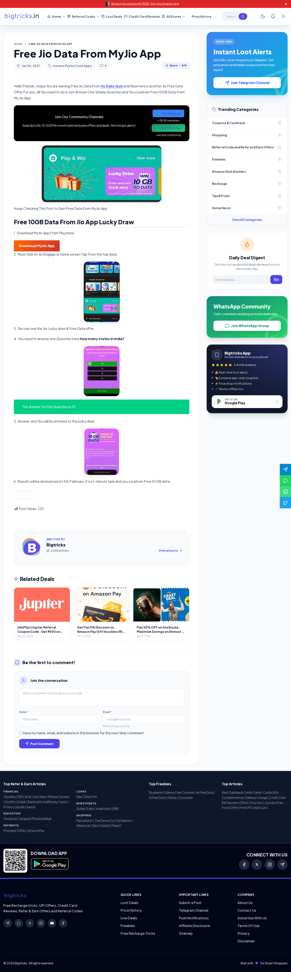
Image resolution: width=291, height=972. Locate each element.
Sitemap (186, 933)
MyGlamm (124, 820)
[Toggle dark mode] (263, 16)
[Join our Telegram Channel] (285, 469)
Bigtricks (56, 544)
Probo (8, 807)
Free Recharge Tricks (138, 933)
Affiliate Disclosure (194, 925)
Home (18, 44)
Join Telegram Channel (250, 82)
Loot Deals (129, 902)
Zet (35, 796)
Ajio (95, 825)
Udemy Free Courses (179, 792)
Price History (131, 910)
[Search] (243, 16)
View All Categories (247, 220)
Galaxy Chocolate (180, 797)
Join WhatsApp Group (250, 325)
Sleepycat (83, 825)
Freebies (128, 925)
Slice (87, 796)
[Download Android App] (285, 491)
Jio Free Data (204, 792)
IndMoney (51, 802)
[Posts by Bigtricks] (31, 548)
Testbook (10, 818)
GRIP (115, 808)
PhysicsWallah (42, 818)
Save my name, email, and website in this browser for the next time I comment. (84, 733)
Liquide (19, 807)
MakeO (117, 825)
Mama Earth (84, 820)
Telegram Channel (193, 910)
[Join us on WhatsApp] (285, 480)
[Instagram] (270, 864)
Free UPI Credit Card (254, 807)
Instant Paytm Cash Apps (72, 66)
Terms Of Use (248, 925)
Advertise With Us (252, 918)
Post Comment (42, 744)
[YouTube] (52, 923)
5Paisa (52, 796)
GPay (22, 830)
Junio (63, 802)
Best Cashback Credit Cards (241, 792)
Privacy (244, 933)
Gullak (21, 802)
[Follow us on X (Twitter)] (285, 502)
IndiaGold (103, 808)
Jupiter (31, 807)
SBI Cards (24, 796)
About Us (245, 902)
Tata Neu (9, 796)
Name (24, 712)
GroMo (10, 802)
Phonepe (9, 830)
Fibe (79, 796)
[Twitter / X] (257, 864)
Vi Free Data (157, 797)
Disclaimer (246, 941)
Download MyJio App (37, 245)
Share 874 (178, 65)
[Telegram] (282, 864)
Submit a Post (190, 902)
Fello (90, 808)
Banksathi (35, 802)
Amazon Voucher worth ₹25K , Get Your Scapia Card (145, 3)
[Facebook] (244, 864)
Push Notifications (194, 918)
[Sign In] (283, 16)
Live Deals (129, 918)
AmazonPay (36, 830)
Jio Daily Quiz (112, 86)
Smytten (256, 802)
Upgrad (24, 818)
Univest (64, 796)
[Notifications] (273, 16)
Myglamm (156, 792)
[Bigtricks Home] (21, 16)
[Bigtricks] (57, 895)
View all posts (168, 550)
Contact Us (247, 910)
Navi (43, 796)
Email (107, 712)
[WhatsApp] (18, 923)
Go (276, 279)
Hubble (105, 825)
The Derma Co (105, 820)
